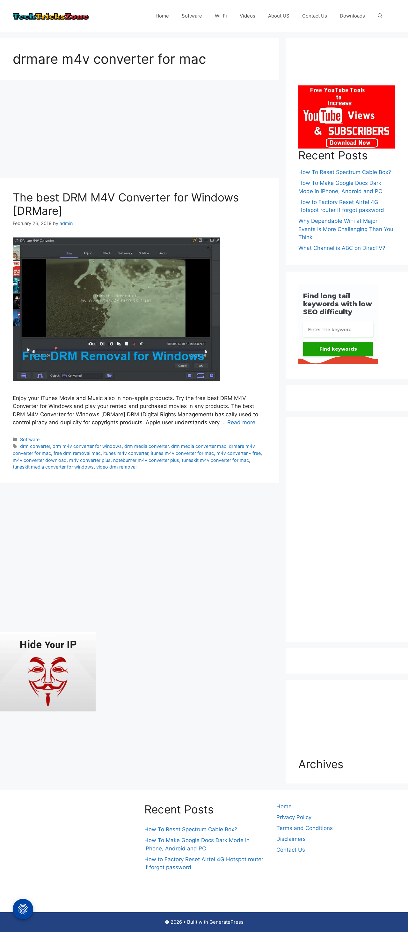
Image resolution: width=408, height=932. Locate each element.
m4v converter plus (90, 460)
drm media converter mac (198, 446)
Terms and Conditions (304, 828)
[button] (380, 15)
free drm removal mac (77, 453)
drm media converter (146, 446)
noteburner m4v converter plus (146, 460)
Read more (241, 422)
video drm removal (116, 467)
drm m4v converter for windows (87, 446)
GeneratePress (226, 922)
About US (278, 16)
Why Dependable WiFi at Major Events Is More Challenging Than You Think (345, 229)
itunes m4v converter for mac (182, 453)
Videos (247, 16)
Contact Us (314, 16)
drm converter (35, 446)
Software (192, 16)
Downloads (352, 16)
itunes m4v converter (125, 453)
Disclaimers (291, 839)
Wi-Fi (221, 16)
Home (162, 16)
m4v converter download (40, 460)
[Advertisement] (139, 130)
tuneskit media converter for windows (53, 467)
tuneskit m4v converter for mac (215, 460)
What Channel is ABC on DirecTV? (341, 248)
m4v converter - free (238, 453)
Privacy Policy (293, 817)
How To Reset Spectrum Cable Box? (344, 172)
